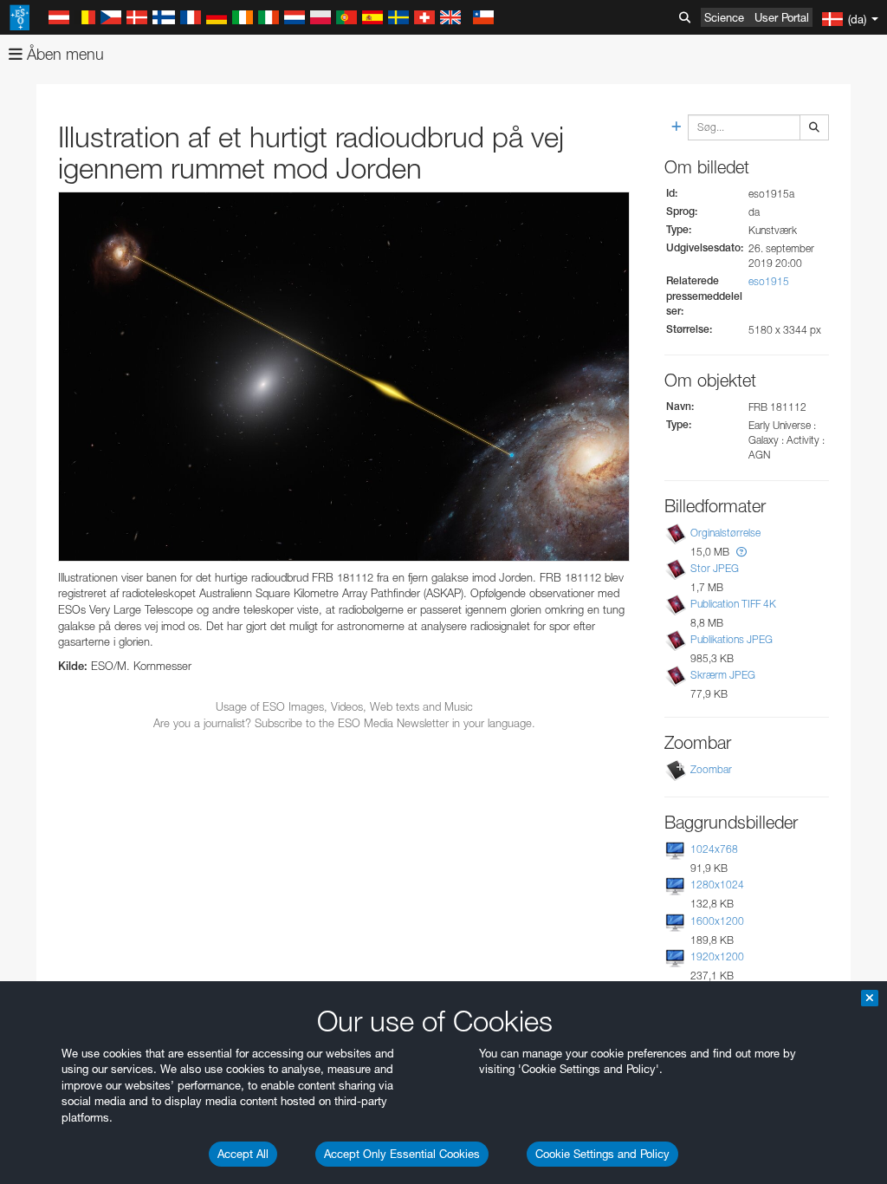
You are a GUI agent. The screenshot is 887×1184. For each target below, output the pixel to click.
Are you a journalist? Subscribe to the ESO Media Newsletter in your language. (344, 723)
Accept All (243, 1154)
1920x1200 (717, 956)
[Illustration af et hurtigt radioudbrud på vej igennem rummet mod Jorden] (344, 376)
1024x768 (714, 848)
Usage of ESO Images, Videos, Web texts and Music (344, 706)
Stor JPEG (714, 568)
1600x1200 (717, 920)
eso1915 (768, 281)
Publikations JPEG (731, 639)
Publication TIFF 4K (733, 603)
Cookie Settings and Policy (602, 1154)
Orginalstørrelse (725, 532)
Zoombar (711, 769)
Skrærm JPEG (722, 674)
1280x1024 (717, 884)
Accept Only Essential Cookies (402, 1154)
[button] (741, 551)
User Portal (781, 17)
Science (724, 17)
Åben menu (63, 54)
